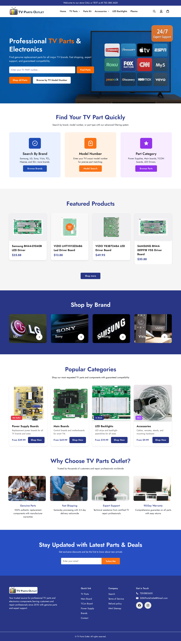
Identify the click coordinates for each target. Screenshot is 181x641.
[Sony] (69, 328)
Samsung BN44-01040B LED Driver (27, 248)
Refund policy (115, 603)
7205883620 (146, 593)
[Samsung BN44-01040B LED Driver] (28, 227)
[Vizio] (164, 337)
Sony (59, 336)
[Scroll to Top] (175, 625)
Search (111, 594)
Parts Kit (87, 11)
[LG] (28, 328)
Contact (84, 618)
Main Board (86, 598)
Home (63, 11)
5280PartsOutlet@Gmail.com (154, 598)
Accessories (101, 11)
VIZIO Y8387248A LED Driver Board (110, 248)
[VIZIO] (153, 328)
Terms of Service (116, 598)
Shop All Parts (20, 80)
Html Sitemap (114, 608)
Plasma (134, 11)
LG (15, 336)
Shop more (90, 276)
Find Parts (85, 69)
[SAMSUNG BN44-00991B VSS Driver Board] (153, 227)
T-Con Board (87, 603)
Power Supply (87, 608)
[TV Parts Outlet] (27, 11)
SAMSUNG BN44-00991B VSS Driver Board (149, 250)
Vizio (142, 336)
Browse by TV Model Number (51, 80)
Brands (84, 613)
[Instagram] (148, 605)
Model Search (90, 168)
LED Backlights (119, 11)
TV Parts (73, 11)
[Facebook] (139, 605)
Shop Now (36, 440)
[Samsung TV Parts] (111, 328)
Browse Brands (34, 168)
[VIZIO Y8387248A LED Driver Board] (111, 227)
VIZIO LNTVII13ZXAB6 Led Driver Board (68, 248)
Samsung (103, 336)
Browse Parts (146, 168)
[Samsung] (122, 337)
